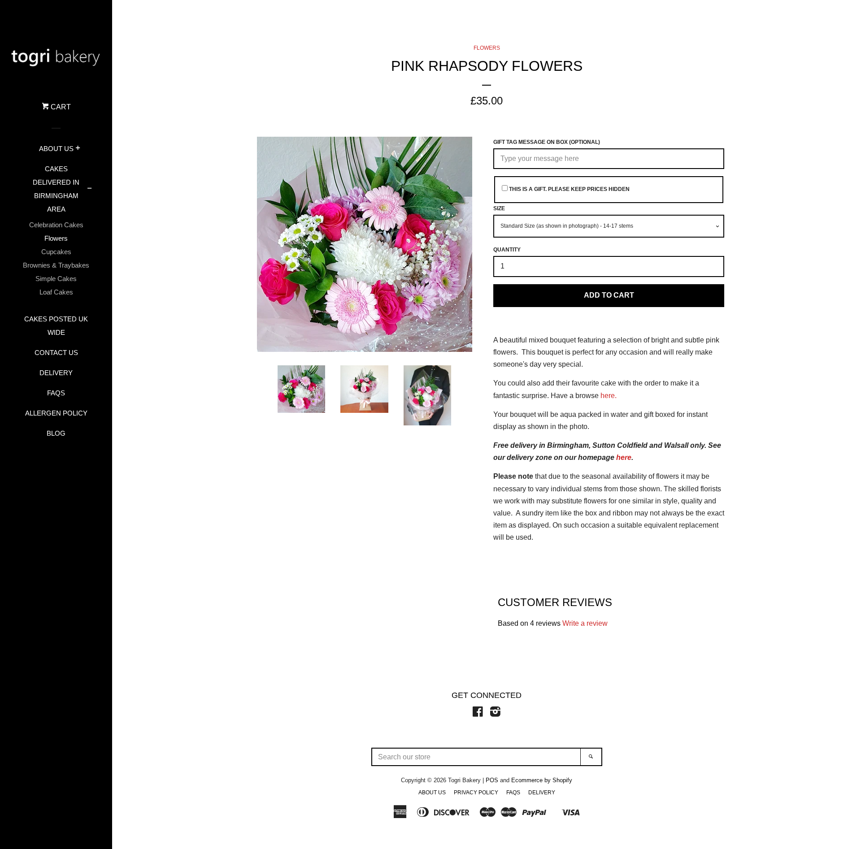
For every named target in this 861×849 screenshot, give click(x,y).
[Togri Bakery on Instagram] (495, 713)
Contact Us (56, 352)
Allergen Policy (56, 413)
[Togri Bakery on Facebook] (477, 713)
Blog (56, 433)
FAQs (56, 393)
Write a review (585, 623)
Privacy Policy (476, 792)
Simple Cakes (56, 278)
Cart (60, 107)
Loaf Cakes (56, 292)
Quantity (507, 250)
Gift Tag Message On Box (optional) (546, 142)
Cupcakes (56, 252)
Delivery (56, 373)
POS (492, 780)
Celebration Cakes (56, 225)
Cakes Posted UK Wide (56, 325)
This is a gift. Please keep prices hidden (569, 189)
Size (499, 208)
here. (608, 395)
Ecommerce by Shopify (541, 780)
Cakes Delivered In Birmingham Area (56, 189)
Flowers (56, 238)
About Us (56, 148)
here (623, 457)
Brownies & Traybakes (56, 265)
